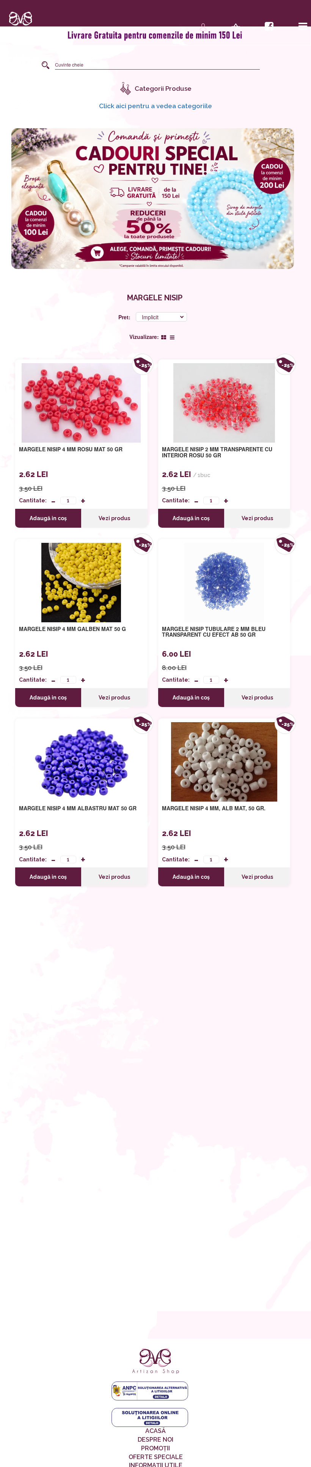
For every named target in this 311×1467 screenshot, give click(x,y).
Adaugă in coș (48, 518)
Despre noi (155, 1439)
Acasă (155, 1430)
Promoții (155, 1448)
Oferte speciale (156, 1457)
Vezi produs (114, 518)
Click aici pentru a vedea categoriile (155, 105)
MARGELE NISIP (154, 297)
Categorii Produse (163, 88)
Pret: (125, 317)
